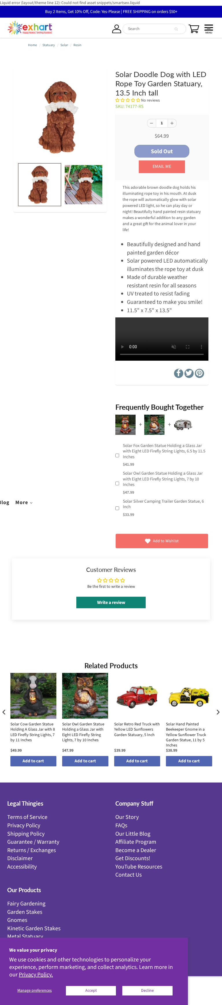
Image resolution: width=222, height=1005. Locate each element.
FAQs (121, 825)
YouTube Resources (138, 867)
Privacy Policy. (36, 975)
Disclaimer (20, 858)
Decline (147, 990)
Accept (91, 990)
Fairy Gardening (26, 904)
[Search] (176, 29)
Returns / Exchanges (31, 850)
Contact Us (128, 875)
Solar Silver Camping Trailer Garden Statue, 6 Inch (163, 504)
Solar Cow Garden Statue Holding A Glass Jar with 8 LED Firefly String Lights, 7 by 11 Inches (32, 732)
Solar (64, 45)
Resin (77, 45)
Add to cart (33, 761)
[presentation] (4, 712)
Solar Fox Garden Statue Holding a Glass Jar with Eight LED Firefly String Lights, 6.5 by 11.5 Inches (164, 451)
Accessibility (22, 867)
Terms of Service (27, 817)
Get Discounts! (132, 858)
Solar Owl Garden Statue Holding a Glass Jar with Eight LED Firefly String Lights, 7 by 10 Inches (163, 479)
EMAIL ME (162, 166)
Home (32, 45)
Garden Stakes (24, 912)
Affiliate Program (135, 842)
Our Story (127, 817)
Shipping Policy (26, 834)
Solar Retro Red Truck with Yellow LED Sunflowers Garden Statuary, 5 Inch (137, 730)
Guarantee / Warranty (33, 842)
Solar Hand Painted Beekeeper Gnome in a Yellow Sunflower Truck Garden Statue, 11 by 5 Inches (186, 735)
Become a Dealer (135, 850)
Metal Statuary (25, 937)
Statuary (48, 45)
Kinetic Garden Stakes (33, 928)
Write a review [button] (111, 602)
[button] (128, 100)
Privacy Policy (23, 825)
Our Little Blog (132, 834)
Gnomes (17, 920)
